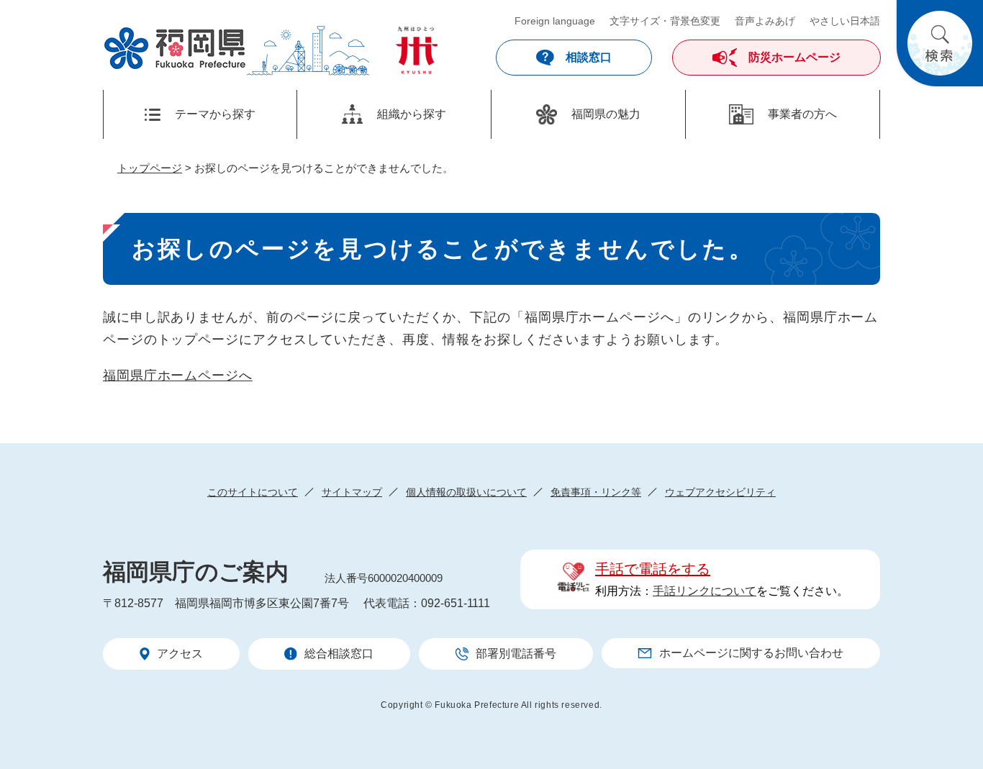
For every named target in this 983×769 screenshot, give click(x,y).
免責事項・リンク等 (596, 492)
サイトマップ (352, 492)
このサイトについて (252, 492)
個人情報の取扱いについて (466, 492)
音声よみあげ (765, 21)
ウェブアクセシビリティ (720, 492)
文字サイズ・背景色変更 (665, 21)
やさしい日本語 (845, 21)
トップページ (149, 168)
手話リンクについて (704, 591)
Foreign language (555, 21)
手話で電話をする (652, 569)
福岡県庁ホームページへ (178, 375)
